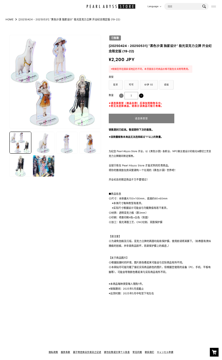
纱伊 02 (148, 84)
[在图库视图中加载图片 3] (67, 142)
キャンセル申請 (165, 352)
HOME (10, 19)
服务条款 (65, 352)
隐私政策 (53, 352)
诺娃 (166, 84)
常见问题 (137, 352)
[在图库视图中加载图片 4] (90, 142)
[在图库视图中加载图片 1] (20, 142)
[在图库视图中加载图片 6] (43, 166)
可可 (131, 84)
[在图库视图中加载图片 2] (43, 142)
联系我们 (149, 352)
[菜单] (213, 6)
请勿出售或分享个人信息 (117, 352)
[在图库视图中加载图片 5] (20, 166)
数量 (111, 95)
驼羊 (115, 84)
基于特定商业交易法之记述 (87, 352)
